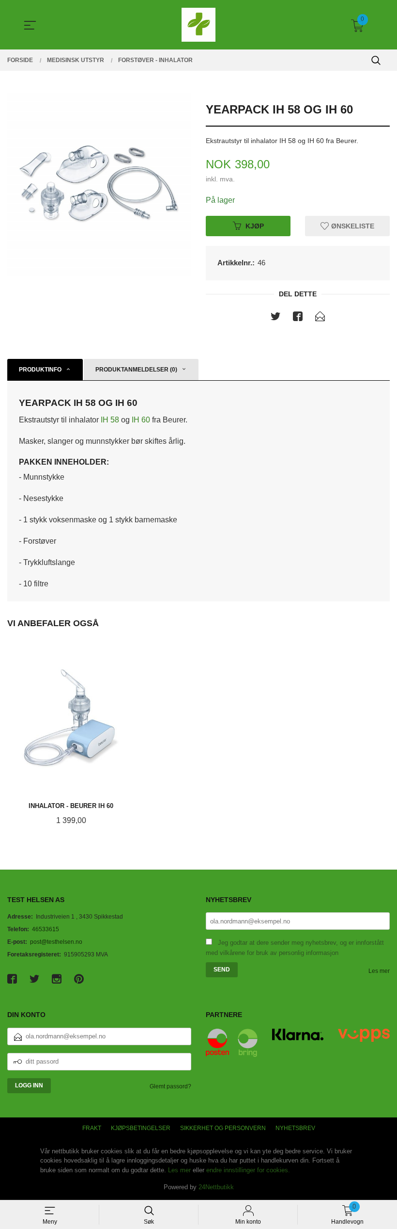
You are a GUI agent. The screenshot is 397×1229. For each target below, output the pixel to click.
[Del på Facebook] (297, 318)
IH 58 (111, 420)
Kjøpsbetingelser (140, 1128)
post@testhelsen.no (56, 941)
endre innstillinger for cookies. (248, 1170)
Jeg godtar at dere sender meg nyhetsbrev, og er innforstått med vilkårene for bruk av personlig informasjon (295, 947)
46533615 (45, 929)
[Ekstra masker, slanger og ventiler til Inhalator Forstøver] (99, 184)
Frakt (91, 1128)
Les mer (379, 971)
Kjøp (254, 225)
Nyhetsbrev (295, 1128)
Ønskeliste (351, 225)
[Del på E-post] (320, 318)
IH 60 (141, 420)
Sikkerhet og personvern (223, 1128)
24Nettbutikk (216, 1187)
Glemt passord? (170, 1086)
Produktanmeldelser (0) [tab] (136, 369)
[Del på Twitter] (275, 318)
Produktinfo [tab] (40, 369)
